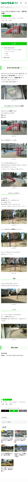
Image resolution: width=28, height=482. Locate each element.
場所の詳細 (6, 57)
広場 (3, 20)
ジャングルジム (20, 18)
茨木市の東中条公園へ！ (10, 48)
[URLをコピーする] (23, 411)
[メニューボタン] (25, 3)
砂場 (6, 20)
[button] (5, 411)
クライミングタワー (12, 18)
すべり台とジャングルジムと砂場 (13, 49)
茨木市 (10, 20)
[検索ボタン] (21, 3)
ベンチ (7, 55)
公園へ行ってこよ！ (7, 15)
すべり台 (4, 18)
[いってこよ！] (9, 3)
